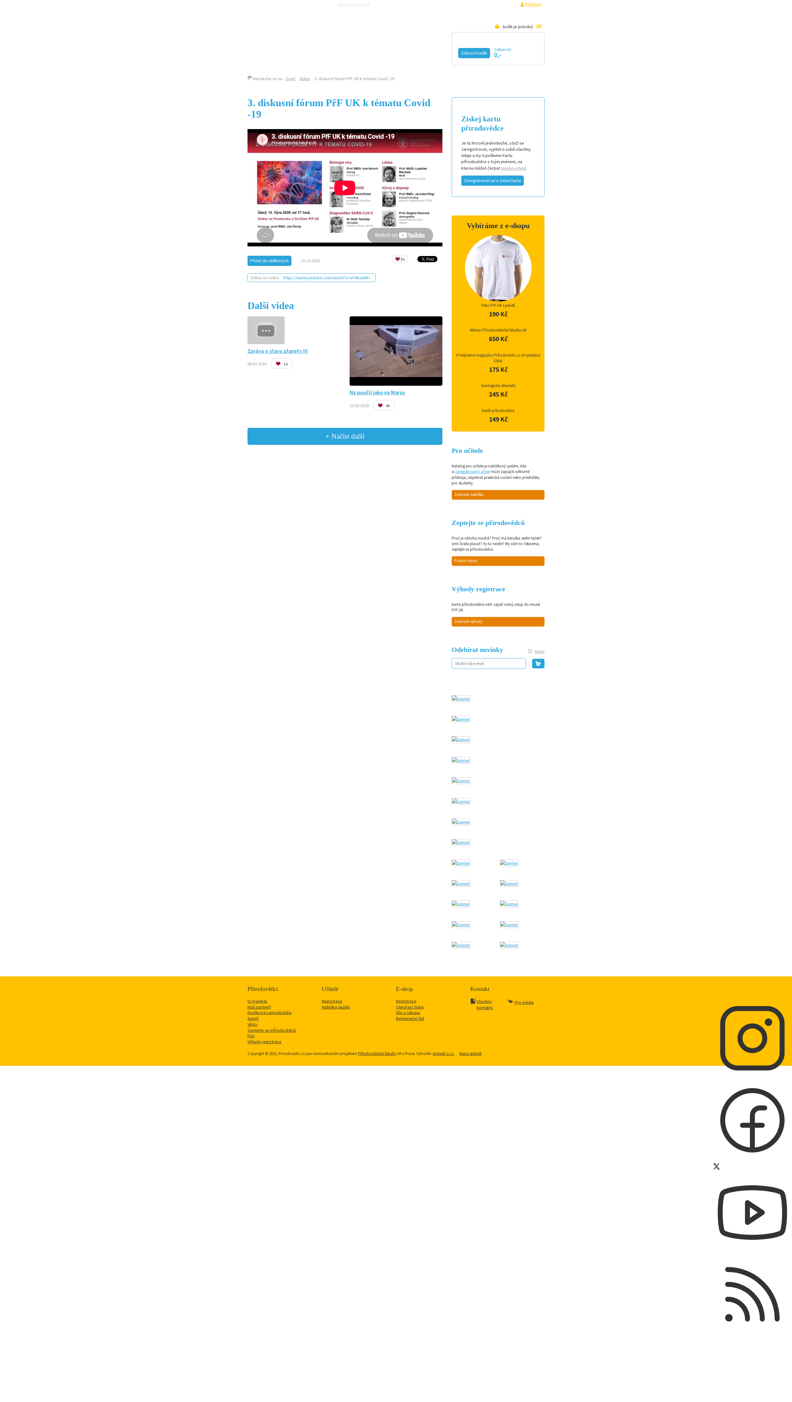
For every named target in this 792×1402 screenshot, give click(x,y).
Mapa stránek (470, 1053)
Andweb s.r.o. (443, 1053)
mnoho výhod (513, 168)
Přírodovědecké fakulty (377, 1053)
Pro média (478, 4)
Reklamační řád (410, 1018)
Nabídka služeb (336, 1007)
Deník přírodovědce (498, 410)
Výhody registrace (265, 1041)
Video (396, 51)
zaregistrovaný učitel (472, 471)
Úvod (290, 78)
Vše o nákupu (408, 1012)
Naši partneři (259, 1007)
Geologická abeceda (498, 385)
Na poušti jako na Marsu (377, 392)
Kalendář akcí (305, 51)
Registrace (507, 4)
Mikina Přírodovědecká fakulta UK (498, 330)
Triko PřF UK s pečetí (498, 305)
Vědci (252, 1024)
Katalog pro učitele (354, 4)
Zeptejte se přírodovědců (400, 4)
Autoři (253, 1018)
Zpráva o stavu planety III (278, 351)
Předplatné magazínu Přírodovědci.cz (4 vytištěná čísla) (498, 358)
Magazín (357, 51)
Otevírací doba (410, 1007)
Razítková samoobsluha (445, 4)
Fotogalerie (440, 51)
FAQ (251, 1036)
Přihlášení (533, 4)
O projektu (257, 1001)
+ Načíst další (344, 436)
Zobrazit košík (474, 53)
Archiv (539, 651)
